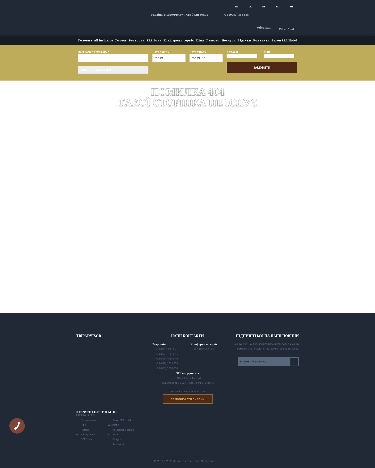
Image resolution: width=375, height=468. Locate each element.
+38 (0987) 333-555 (236, 14)
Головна (85, 40)
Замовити (261, 67)
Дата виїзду (197, 52)
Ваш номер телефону (92, 52)
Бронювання (88, 420)
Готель (121, 40)
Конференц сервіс (178, 40)
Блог (115, 434)
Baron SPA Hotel (284, 40)
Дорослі (232, 52)
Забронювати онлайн (187, 399)
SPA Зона (154, 40)
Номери (85, 429)
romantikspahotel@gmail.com (188, 391)
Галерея (213, 40)
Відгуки (244, 40)
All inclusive (103, 40)
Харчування (88, 434)
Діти (267, 52)
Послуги (229, 40)
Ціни (200, 40)
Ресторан (137, 40)
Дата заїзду (160, 52)
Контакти (261, 40)
